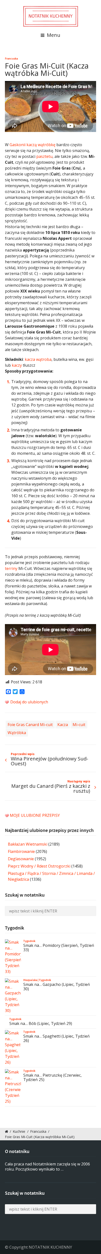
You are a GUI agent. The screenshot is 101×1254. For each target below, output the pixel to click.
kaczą (31, 144)
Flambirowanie (21, 851)
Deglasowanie (21, 858)
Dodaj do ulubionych (28, 702)
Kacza (62, 724)
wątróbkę (46, 144)
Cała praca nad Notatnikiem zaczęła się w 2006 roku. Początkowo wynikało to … (47, 1166)
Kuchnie (19, 1131)
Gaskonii (17, 144)
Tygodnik (29, 941)
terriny (11, 568)
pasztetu (44, 156)
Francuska (11, 59)
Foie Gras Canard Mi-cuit (30, 724)
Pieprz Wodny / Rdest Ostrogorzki (39, 866)
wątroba (43, 359)
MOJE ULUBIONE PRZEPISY (35, 815)
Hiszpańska (30, 980)
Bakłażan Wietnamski (27, 844)
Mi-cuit (79, 724)
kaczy (17, 365)
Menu (53, 35)
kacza (30, 359)
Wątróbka (17, 732)
